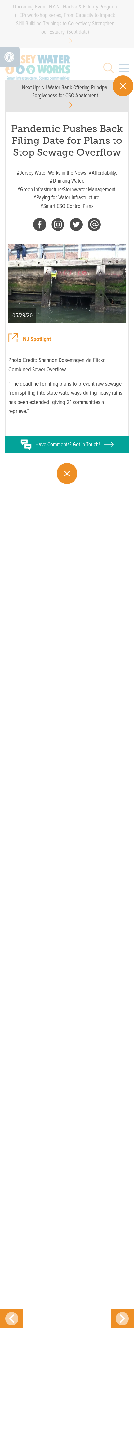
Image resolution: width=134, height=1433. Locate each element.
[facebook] (39, 226)
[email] (94, 226)
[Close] (123, 85)
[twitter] (76, 226)
